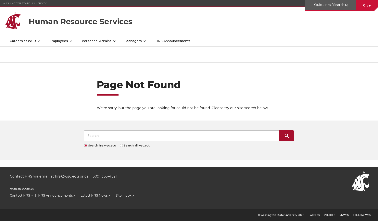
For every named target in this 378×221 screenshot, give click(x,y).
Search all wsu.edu (137, 145)
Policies (329, 215)
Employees (59, 41)
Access (315, 215)
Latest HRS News (94, 195)
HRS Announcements (173, 41)
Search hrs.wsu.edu (102, 145)
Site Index (124, 195)
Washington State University (25, 3)
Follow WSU (362, 215)
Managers (133, 41)
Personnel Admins (96, 41)
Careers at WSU (23, 41)
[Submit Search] (286, 135)
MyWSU (344, 215)
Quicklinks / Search (329, 5)
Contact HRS (20, 195)
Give (367, 5)
